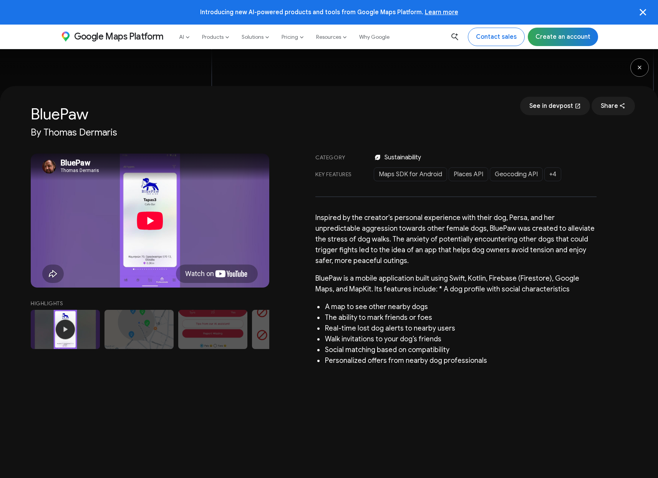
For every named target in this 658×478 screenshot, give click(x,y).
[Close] (643, 12)
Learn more (441, 12)
